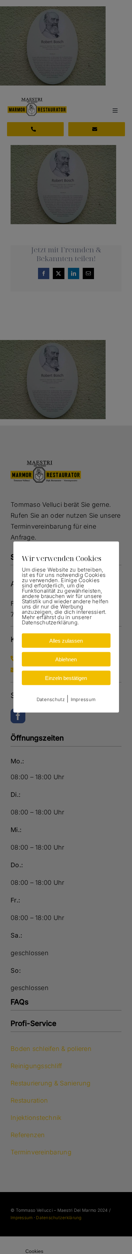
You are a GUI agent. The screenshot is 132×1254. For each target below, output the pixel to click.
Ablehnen (66, 659)
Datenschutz (51, 699)
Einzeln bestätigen (66, 678)
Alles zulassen (66, 640)
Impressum (83, 699)
